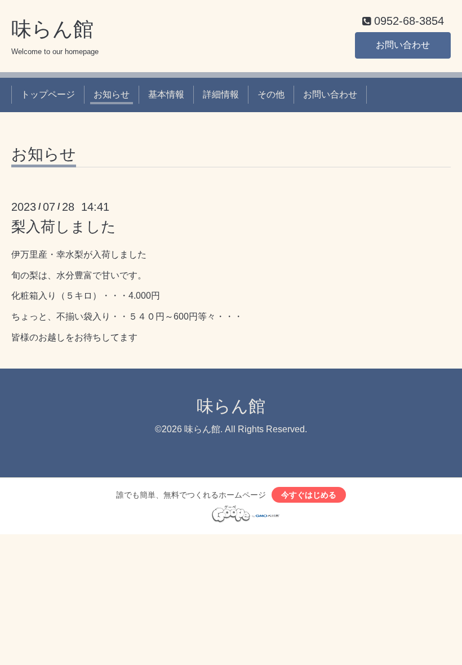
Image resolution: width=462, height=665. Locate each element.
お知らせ (112, 94)
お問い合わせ (403, 45)
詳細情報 (221, 94)
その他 (271, 94)
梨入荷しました (63, 226)
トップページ (48, 94)
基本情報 (166, 94)
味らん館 (52, 29)
